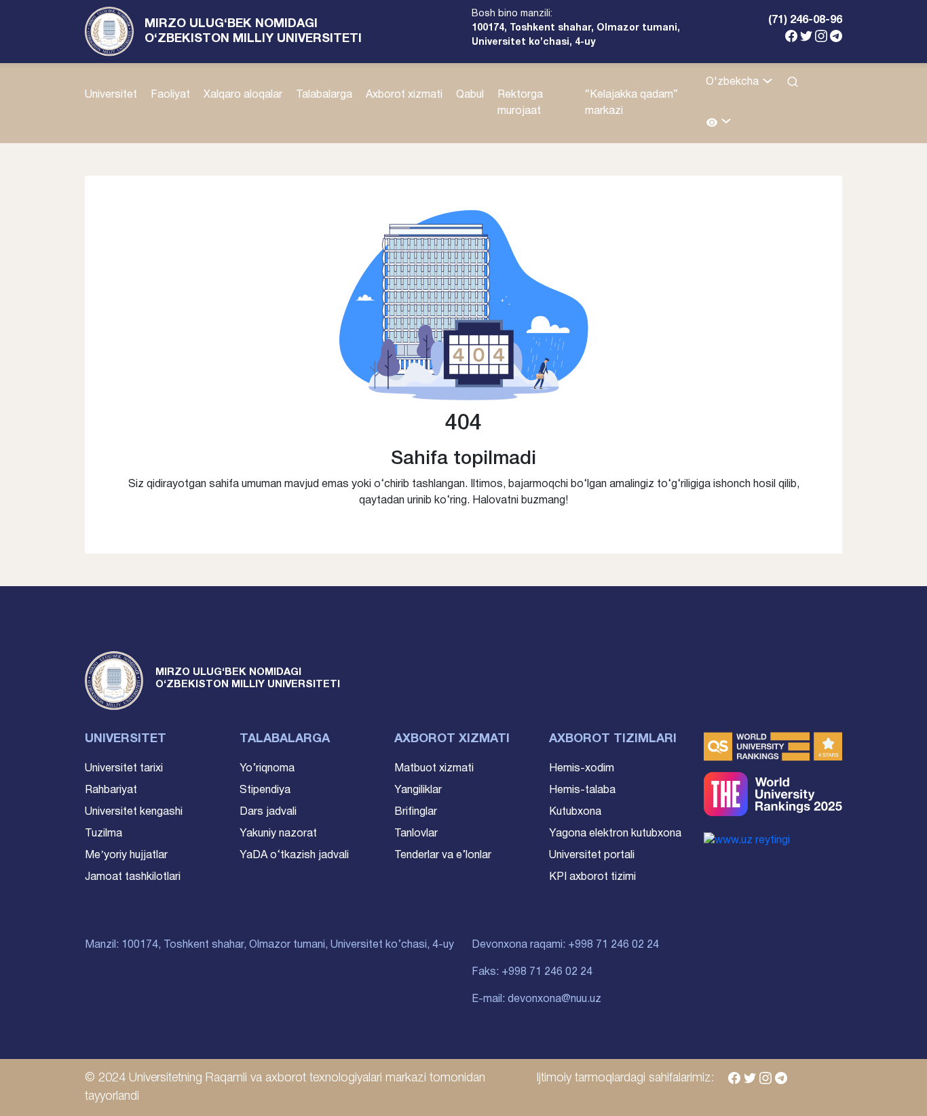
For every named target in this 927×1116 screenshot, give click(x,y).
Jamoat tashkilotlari (133, 877)
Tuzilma (103, 834)
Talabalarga (324, 95)
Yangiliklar (418, 790)
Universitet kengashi (134, 812)
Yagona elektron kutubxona (615, 834)
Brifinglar (415, 812)
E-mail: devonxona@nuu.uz (536, 999)
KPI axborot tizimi (592, 877)
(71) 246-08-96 (805, 20)
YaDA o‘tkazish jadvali (294, 855)
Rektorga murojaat (520, 103)
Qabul (470, 95)
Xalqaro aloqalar (243, 95)
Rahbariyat (111, 790)
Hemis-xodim (581, 768)
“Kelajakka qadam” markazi (631, 103)
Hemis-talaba (582, 790)
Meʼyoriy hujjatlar (126, 855)
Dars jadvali (268, 812)
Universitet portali (592, 855)
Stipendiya (265, 790)
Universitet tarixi (124, 768)
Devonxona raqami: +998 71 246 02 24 (565, 945)
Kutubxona (575, 812)
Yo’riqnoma (267, 768)
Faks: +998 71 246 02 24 (532, 972)
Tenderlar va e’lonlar (442, 855)
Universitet (111, 95)
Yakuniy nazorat (278, 834)
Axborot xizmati (404, 95)
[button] (719, 123)
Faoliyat (170, 95)
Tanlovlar (416, 834)
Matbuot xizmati (434, 768)
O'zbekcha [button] (733, 82)
